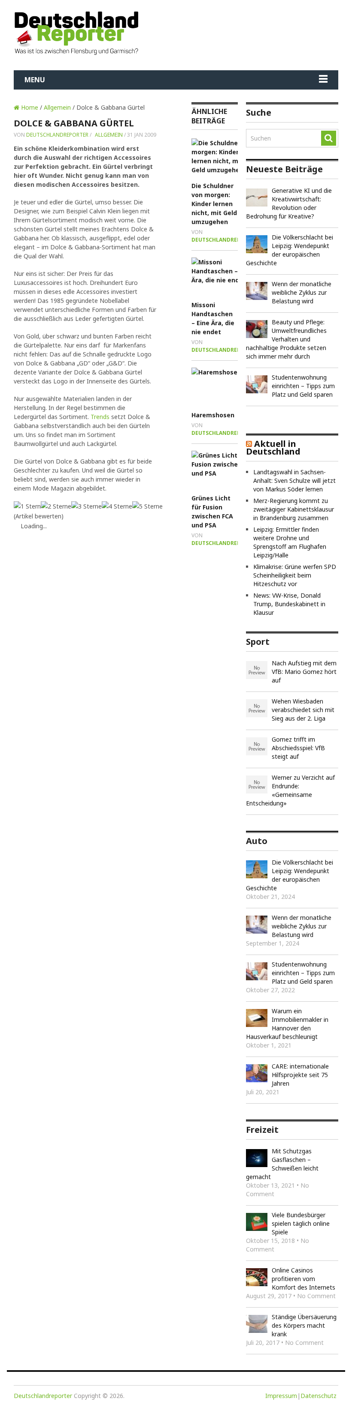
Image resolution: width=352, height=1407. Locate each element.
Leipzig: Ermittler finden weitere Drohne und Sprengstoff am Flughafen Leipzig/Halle (289, 542)
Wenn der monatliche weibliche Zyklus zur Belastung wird (301, 292)
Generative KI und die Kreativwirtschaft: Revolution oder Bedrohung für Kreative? (289, 203)
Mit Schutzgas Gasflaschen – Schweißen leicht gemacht (282, 1164)
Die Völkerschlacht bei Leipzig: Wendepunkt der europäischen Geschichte (289, 250)
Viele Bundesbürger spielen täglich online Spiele (301, 1223)
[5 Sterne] (147, 506)
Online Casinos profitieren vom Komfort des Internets (303, 1278)
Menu (34, 79)
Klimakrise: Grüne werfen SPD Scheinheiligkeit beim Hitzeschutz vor (294, 575)
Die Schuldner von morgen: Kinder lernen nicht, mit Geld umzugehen (214, 204)
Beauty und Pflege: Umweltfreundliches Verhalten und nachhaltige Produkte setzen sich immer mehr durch (286, 339)
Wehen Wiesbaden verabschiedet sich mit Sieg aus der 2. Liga (303, 709)
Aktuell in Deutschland (273, 447)
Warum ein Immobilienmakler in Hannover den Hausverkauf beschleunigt (287, 1024)
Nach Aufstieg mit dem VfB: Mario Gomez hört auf (304, 671)
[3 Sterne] (86, 506)
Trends (100, 417)
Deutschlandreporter (57, 134)
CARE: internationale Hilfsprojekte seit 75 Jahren (300, 1074)
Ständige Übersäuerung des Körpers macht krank (304, 1325)
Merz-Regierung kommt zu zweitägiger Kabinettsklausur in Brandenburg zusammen (293, 509)
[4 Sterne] (117, 506)
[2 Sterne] (56, 506)
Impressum (281, 1396)
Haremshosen (212, 415)
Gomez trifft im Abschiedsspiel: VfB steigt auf (298, 747)
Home (28, 107)
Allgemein (57, 107)
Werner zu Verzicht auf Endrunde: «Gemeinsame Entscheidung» (290, 790)
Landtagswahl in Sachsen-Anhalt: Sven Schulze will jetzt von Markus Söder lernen (294, 480)
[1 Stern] (27, 506)
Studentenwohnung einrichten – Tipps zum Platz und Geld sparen (303, 385)
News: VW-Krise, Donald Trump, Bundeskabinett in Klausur (289, 604)
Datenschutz (318, 1396)
